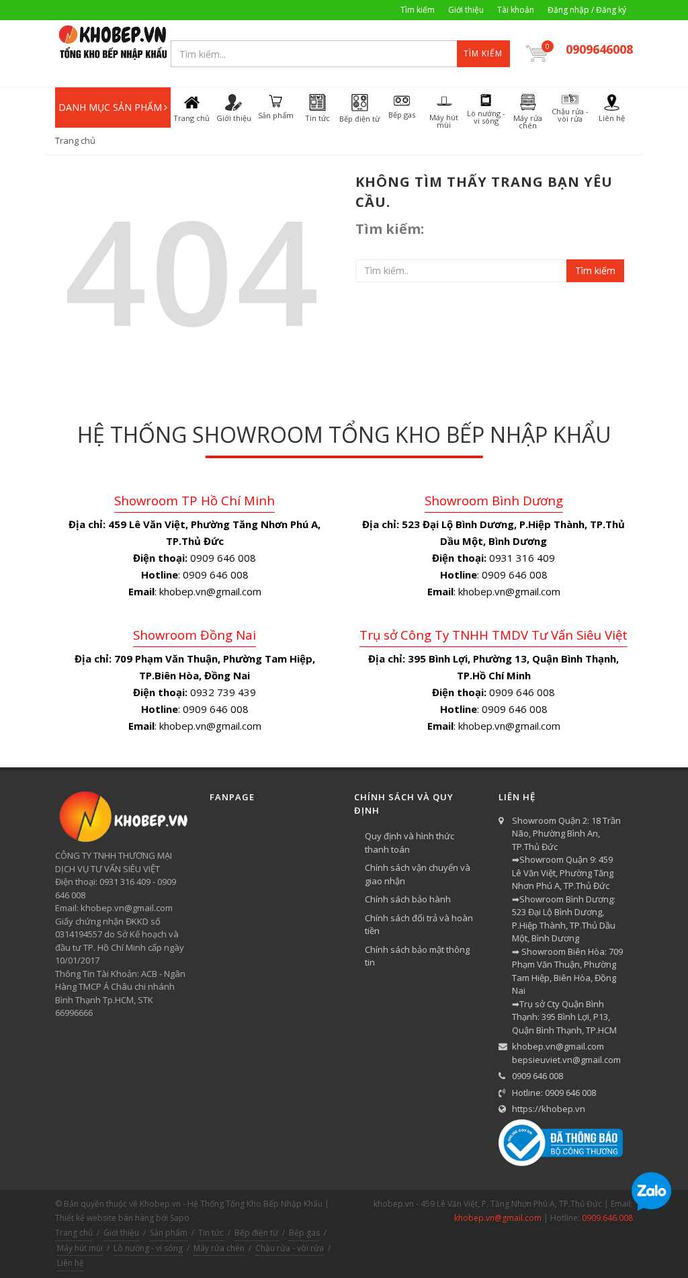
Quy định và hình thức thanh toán (409, 842)
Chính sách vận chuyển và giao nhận (417, 874)
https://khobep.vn (548, 1109)
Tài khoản (515, 9)
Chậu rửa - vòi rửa (289, 1248)
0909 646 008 (537, 1076)
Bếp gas (304, 1232)
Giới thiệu (466, 9)
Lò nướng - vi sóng (148, 1248)
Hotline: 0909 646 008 (554, 1093)
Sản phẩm (168, 1232)
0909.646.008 (607, 1218)
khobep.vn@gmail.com (558, 1046)
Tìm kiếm (417, 9)
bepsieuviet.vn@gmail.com (566, 1060)
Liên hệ (70, 1263)
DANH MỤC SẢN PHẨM (110, 107)
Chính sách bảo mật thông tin (417, 956)
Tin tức (211, 1232)
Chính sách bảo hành (408, 899)
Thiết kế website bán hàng (104, 1218)
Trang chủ (75, 140)
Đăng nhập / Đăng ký (587, 9)
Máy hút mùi (80, 1248)
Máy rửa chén (219, 1248)
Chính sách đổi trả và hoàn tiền (419, 924)
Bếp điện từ (256, 1232)
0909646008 (599, 49)
